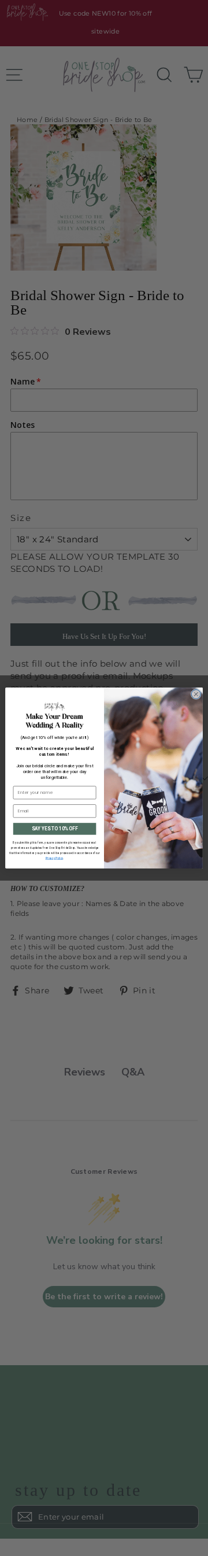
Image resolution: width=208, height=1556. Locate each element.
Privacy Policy (54, 858)
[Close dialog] (195, 694)
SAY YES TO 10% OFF (55, 828)
